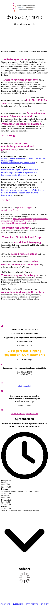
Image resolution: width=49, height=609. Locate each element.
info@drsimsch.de (24, 386)
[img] (24, 7)
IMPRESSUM (18, 604)
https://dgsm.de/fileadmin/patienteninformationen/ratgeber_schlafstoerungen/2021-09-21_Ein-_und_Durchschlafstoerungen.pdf (24, 221)
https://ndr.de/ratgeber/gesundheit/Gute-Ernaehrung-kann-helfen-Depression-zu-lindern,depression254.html (20, 172)
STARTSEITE (5, 604)
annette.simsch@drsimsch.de (24, 413)
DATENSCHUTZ (32, 604)
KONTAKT (45, 604)
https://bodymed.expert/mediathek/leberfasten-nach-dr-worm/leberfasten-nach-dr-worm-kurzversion (22, 193)
